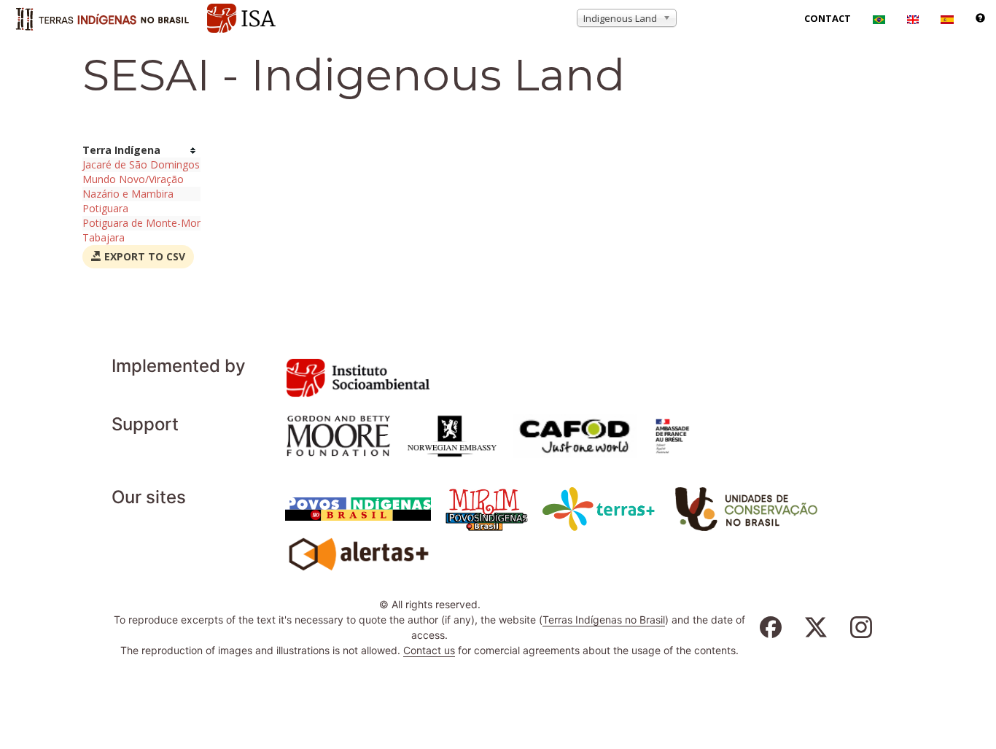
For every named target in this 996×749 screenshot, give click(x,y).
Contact (827, 18)
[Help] (980, 18)
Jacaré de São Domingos (141, 164)
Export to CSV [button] (143, 256)
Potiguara (105, 208)
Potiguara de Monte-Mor (141, 223)
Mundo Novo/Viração (133, 179)
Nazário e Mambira (128, 194)
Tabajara (103, 237)
